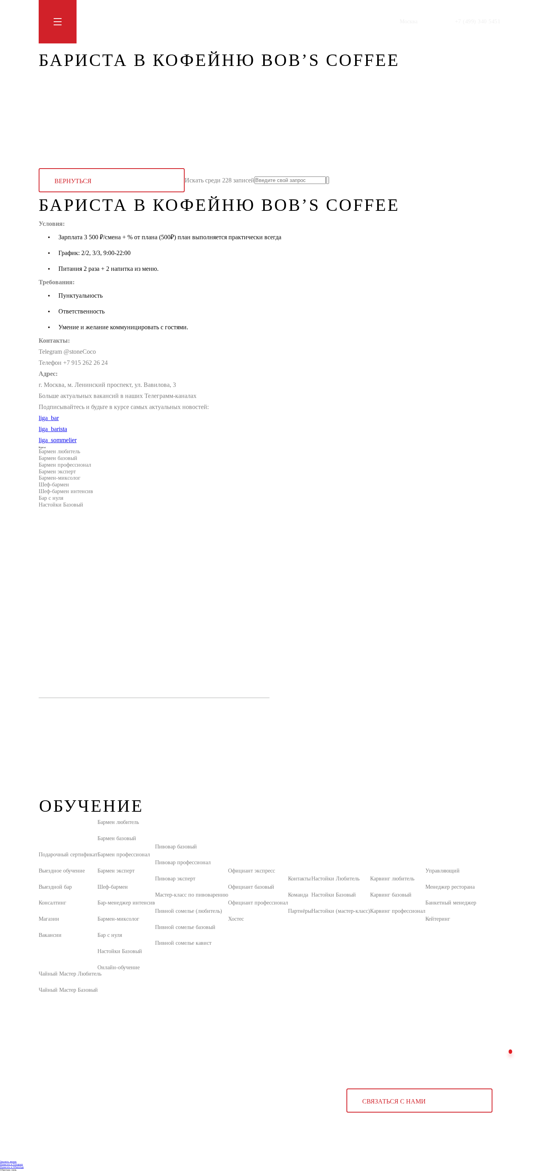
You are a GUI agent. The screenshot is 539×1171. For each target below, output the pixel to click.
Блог (153, 21)
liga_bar (49, 418)
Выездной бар (55, 887)
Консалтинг (52, 903)
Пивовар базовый (176, 847)
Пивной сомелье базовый (185, 927)
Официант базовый (251, 887)
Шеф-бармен (54, 485)
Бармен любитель (59, 451)
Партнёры (299, 911)
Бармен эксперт (57, 472)
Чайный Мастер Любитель (70, 974)
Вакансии (50, 935)
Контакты (206, 21)
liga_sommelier (58, 440)
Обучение (97, 21)
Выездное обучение (62, 871)
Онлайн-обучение (118, 967)
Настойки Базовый (61, 505)
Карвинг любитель (392, 879)
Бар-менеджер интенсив (126, 903)
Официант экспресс (251, 871)
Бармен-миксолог (59, 478)
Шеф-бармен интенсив (66, 491)
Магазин (177, 21)
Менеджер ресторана (450, 887)
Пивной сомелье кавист (183, 943)
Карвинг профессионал (397, 911)
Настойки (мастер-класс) (340, 911)
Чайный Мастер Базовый (68, 990)
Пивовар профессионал (183, 862)
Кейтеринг (437, 919)
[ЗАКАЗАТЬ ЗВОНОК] (510, 1051)
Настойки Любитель (335, 879)
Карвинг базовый (391, 895)
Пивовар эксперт (175, 879)
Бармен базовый (58, 458)
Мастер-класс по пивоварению (191, 895)
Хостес (236, 919)
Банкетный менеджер (450, 903)
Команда (298, 895)
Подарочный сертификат (68, 855)
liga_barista (53, 429)
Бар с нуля (51, 498)
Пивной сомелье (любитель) (188, 911)
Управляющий (442, 871)
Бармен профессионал (65, 465)
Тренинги (128, 21)
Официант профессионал (258, 903)
